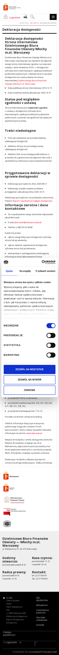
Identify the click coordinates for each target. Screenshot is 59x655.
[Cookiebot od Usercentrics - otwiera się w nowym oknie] (42, 262)
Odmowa (29, 390)
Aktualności (42, 605)
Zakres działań (12, 600)
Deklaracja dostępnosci (16, 616)
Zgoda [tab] (9, 271)
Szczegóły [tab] (25, 271)
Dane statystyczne (14, 607)
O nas (9, 597)
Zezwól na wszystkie (29, 369)
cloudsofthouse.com (43, 651)
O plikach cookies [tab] (45, 271)
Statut (8, 603)
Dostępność (11, 622)
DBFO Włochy (34, 23)
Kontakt (40, 625)
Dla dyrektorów (42, 599)
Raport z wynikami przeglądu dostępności (32, 200)
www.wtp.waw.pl (34, 433)
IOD (8, 610)
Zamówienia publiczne (42, 611)
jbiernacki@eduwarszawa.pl (28, 222)
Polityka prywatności (9, 633)
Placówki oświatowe (41, 618)
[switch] (50, 335)
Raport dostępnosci (15, 619)
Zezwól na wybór (29, 379)
